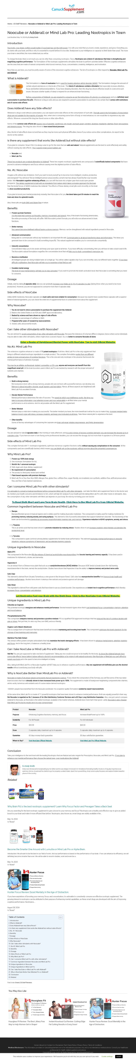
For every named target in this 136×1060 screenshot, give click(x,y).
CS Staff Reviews (20, 24)
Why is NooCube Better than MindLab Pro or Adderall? (29, 972)
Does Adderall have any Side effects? (23, 926)
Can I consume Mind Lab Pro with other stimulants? (29, 959)
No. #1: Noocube (16, 931)
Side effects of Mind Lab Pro (21, 954)
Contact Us (51, 1045)
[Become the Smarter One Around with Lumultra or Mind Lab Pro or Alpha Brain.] (26, 847)
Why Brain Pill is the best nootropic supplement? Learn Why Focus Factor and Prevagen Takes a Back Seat (59, 806)
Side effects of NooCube (19, 938)
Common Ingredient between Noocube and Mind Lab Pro (31, 962)
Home (9, 24)
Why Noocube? (15, 941)
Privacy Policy (82, 1045)
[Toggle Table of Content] (59, 917)
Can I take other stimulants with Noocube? (26, 944)
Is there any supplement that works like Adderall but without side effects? (36, 928)
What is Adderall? (16, 923)
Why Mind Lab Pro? (18, 957)
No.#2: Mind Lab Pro (18, 946)
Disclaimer (59, 1045)
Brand (17, 982)
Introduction (14, 920)
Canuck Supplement (68, 9)
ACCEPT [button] (118, 1056)
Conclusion (15, 975)
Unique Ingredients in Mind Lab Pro (23, 967)
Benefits (13, 933)
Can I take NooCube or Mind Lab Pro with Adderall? (29, 969)
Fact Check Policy (70, 1045)
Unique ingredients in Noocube (22, 964)
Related (13, 977)
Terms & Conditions (95, 1045)
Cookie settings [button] (107, 1056)
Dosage (12, 936)
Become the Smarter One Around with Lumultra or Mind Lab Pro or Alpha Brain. (46, 849)
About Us (43, 1045)
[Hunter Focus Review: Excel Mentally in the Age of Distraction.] (26, 889)
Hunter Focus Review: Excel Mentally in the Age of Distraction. (38, 892)
